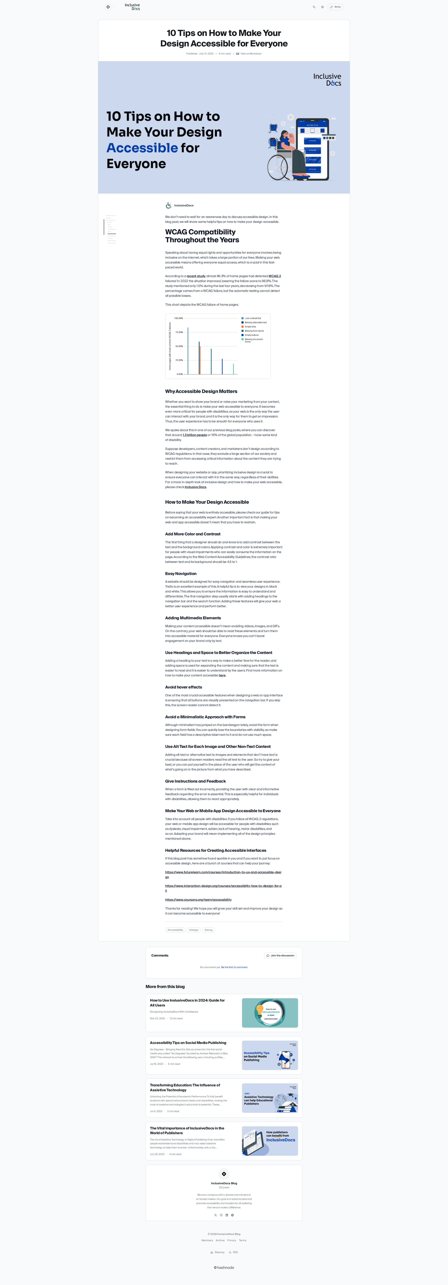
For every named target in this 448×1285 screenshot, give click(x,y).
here (222, 675)
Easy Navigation (115, 256)
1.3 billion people (195, 435)
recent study (196, 276)
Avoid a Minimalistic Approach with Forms (118, 288)
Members (207, 1240)
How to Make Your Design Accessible (118, 241)
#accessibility (175, 930)
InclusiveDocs (184, 205)
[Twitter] (215, 1215)
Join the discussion (282, 956)
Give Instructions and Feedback (118, 308)
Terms (242, 1240)
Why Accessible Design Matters (117, 233)
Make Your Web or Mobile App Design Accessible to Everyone (120, 318)
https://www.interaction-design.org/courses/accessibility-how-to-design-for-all (223, 888)
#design (194, 930)
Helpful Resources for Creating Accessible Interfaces (118, 330)
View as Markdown (251, 54)
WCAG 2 (275, 276)
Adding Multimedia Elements (116, 263)
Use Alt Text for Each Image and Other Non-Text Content (119, 298)
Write (337, 7)
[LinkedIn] (227, 1215)
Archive (220, 1240)
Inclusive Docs (195, 487)
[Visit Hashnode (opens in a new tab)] (224, 1267)
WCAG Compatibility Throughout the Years (116, 224)
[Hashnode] (232, 1215)
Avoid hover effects (116, 281)
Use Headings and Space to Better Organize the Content (118, 273)
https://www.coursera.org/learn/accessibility (198, 900)
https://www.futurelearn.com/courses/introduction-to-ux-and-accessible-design (223, 875)
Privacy (231, 1240)
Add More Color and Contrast (117, 249)
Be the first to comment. (234, 967)
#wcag (209, 930)
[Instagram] (221, 1215)
